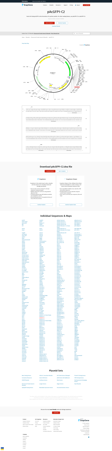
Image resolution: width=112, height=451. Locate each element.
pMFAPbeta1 (59, 329)
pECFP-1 (58, 245)
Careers (24, 446)
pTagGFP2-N (77, 252)
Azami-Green (24, 221)
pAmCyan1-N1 (42, 333)
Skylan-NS (76, 315)
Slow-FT (76, 316)
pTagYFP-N (76, 257)
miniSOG (41, 246)
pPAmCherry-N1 (60, 359)
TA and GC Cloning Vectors (80, 375)
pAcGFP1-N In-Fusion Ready (45, 320)
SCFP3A (75, 310)
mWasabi (41, 308)
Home (23, 37)
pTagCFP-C (76, 248)
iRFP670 (23, 320)
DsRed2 (23, 266)
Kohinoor (24, 334)
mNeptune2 (41, 269)
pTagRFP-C (76, 253)
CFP (22, 225)
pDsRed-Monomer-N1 (61, 232)
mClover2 (24, 359)
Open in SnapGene (49, 23)
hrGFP (23, 315)
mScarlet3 (41, 291)
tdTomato (76, 338)
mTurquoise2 (42, 304)
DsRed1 (23, 264)
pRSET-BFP (76, 237)
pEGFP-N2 (59, 257)
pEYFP (58, 260)
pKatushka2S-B (60, 298)
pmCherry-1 (59, 323)
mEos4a (41, 234)
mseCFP (41, 292)
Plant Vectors (60, 380)
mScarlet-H (41, 288)
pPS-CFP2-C (76, 230)
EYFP (23, 283)
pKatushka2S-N (60, 301)
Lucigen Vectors (42, 383)
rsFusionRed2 (77, 305)
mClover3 (24, 361)
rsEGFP (75, 301)
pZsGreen (76, 288)
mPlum (40, 277)
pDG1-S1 (41, 351)
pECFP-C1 (59, 246)
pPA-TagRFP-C (60, 355)
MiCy (40, 244)
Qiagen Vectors (60, 383)
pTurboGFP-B (77, 271)
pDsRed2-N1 (59, 238)
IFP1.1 (23, 316)
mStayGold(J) (42, 297)
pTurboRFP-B (77, 277)
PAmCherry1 (42, 329)
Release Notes (25, 426)
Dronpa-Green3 (25, 256)
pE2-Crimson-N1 (60, 242)
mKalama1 (41, 252)
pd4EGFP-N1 (42, 345)
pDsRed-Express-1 (43, 358)
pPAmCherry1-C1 (77, 220)
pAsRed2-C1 (41, 337)
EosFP (23, 281)
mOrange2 (41, 273)
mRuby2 (41, 283)
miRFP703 (41, 249)
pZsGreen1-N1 (77, 292)
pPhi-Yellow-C (77, 224)
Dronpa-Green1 (25, 255)
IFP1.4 (23, 317)
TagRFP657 (76, 334)
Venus (75, 348)
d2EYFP (23, 246)
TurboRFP (76, 344)
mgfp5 (40, 238)
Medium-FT (41, 223)
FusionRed (24, 290)
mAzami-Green (25, 347)
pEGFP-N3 (59, 259)
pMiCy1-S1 (59, 330)
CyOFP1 (23, 237)
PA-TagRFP (41, 310)
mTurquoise (41, 302)
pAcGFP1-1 (41, 313)
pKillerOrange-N (60, 306)
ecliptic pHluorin (25, 277)
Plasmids (51, 5)
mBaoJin (23, 348)
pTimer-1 (76, 264)
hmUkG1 (23, 313)
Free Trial (87, 5)
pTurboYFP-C (77, 284)
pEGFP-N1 (59, 256)
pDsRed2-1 (59, 235)
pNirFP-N (59, 354)
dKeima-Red (24, 252)
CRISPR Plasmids (25, 380)
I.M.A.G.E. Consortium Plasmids (46, 375)
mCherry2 (24, 355)
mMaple (41, 260)
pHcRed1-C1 (59, 277)
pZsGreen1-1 (77, 290)
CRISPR (44, 427)
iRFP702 (23, 323)
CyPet (23, 238)
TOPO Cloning (56, 429)
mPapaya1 (41, 276)
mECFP (40, 221)
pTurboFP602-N (77, 269)
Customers (25, 438)
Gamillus (23, 291)
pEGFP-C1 (59, 252)
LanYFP (23, 337)
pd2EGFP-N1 (42, 343)
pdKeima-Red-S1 (43, 354)
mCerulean (24, 352)
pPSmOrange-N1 (78, 235)
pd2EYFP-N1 (42, 344)
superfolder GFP (77, 322)
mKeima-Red (42, 255)
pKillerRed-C (59, 309)
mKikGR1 (41, 256)
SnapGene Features (26, 421)
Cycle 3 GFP (24, 235)
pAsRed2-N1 (42, 338)
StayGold (76, 319)
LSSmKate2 (24, 340)
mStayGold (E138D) (43, 295)
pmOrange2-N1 (60, 345)
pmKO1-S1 (59, 337)
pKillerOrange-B (60, 304)
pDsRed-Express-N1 (43, 361)
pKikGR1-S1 (59, 302)
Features (45, 5)
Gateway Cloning (56, 422)
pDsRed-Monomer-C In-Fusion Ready (63, 226)
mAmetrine (24, 343)
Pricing (71, 5)
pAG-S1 (40, 326)
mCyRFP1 (41, 220)
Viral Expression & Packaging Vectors (80, 381)
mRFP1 (40, 280)
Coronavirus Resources (27, 377)
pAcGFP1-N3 (42, 324)
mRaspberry (42, 278)
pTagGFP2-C (77, 251)
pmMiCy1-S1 (59, 340)
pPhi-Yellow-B (77, 223)
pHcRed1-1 (59, 276)
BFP (23, 224)
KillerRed (24, 333)
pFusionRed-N (60, 269)
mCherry (24, 354)
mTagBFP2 (41, 298)
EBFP (23, 273)
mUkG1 (40, 305)
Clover (23, 230)
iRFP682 (23, 322)
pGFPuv (58, 271)
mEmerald (41, 225)
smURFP (76, 317)
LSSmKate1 (24, 338)
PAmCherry (41, 327)
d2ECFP (23, 244)
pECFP (58, 244)
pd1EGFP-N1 (42, 340)
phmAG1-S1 (59, 285)
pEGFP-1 (58, 251)
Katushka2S (24, 329)
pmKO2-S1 (59, 338)
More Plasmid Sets (55, 33)
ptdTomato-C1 (77, 262)
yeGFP (75, 351)
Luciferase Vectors (43, 380)
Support (65, 5)
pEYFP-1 (58, 262)
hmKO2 (23, 310)
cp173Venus (24, 234)
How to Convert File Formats (28, 424)
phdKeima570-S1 (60, 281)
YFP (75, 352)
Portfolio (24, 444)
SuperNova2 (77, 324)
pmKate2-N (59, 333)
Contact (24, 448)
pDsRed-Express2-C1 (61, 223)
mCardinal (24, 350)
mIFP (40, 245)
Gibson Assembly (56, 424)
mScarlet (41, 285)
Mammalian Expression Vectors (46, 387)
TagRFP (76, 331)
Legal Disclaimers (86, 426)
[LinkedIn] (88, 437)
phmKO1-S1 (59, 290)
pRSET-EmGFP (77, 239)
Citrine (23, 228)
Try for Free (56, 412)
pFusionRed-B (60, 266)
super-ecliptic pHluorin (79, 320)
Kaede (23, 327)
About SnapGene (26, 436)
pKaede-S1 (59, 297)
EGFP (23, 278)
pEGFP (58, 249)
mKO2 (40, 259)
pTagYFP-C (76, 256)
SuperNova (76, 323)
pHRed (58, 292)
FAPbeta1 (24, 285)
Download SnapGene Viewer (70, 204)
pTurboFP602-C (77, 267)
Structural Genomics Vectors (63, 387)
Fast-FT (23, 287)
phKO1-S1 (59, 284)
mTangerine (42, 299)
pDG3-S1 (41, 352)
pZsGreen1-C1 (77, 291)
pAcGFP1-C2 (41, 317)
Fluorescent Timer (26, 288)
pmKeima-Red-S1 (60, 334)
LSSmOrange (24, 341)
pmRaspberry (60, 348)
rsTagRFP (76, 308)
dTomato (24, 267)
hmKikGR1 (24, 308)
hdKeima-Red (25, 297)
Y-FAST (75, 350)
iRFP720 (23, 326)
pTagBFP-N (76, 246)
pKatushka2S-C (60, 299)
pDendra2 (41, 347)
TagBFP (76, 327)
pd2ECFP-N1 (42, 341)
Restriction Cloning (56, 421)
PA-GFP (40, 309)
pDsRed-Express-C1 (43, 359)
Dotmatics (24, 443)
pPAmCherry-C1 (60, 358)
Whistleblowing (86, 434)
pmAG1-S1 (59, 319)
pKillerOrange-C (60, 305)
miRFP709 (41, 251)
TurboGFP (76, 343)
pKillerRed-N (59, 310)
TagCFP (75, 329)
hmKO (23, 309)
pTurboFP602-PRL (78, 270)
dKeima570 (24, 253)
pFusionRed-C (60, 267)
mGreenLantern (42, 241)
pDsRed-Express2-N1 (61, 224)
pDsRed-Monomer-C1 (61, 228)
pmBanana (59, 320)
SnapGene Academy (46, 421)
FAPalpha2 (24, 284)
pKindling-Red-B (60, 312)
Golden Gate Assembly (57, 431)
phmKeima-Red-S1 (61, 288)
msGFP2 (41, 294)
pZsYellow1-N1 (77, 297)
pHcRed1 (59, 274)
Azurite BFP (24, 223)
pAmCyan (41, 330)
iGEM (36, 426)
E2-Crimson (24, 269)
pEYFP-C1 (59, 263)
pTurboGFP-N (77, 274)
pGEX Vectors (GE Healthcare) (63, 377)
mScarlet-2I (41, 287)
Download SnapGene (62, 23)
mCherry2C (24, 356)
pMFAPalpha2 (60, 327)
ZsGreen (76, 356)
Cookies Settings (86, 428)
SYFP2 (75, 326)
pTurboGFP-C (77, 273)
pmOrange (59, 341)
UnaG (75, 347)
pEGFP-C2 (59, 253)
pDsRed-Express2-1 (61, 221)
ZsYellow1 (76, 359)
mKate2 (41, 253)
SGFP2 (75, 312)
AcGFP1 (23, 220)
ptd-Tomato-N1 (77, 259)
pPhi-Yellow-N (77, 225)
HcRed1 (23, 295)
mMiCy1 (41, 263)
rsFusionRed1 (77, 304)
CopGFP (23, 232)
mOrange (41, 271)
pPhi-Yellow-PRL (77, 228)
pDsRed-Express (43, 356)
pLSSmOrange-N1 (60, 317)
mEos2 (40, 228)
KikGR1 (23, 330)
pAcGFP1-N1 (42, 322)
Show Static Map (25, 43)
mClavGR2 (24, 358)
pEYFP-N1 (59, 264)
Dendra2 (24, 251)
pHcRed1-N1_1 (60, 278)
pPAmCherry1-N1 (78, 221)
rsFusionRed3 (77, 306)
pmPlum (58, 347)
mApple (23, 345)
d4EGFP (23, 248)
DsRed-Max (24, 260)
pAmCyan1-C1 (42, 331)
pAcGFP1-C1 (41, 316)
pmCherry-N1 (60, 326)
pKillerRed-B (59, 308)
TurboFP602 (76, 340)
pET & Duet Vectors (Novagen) (63, 375)
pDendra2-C (42, 348)
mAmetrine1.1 (25, 344)
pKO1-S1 (58, 315)
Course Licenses (38, 424)
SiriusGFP (76, 313)
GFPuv (23, 294)
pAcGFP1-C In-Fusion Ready (45, 315)
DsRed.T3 (24, 263)
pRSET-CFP (76, 238)
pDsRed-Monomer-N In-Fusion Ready (63, 231)
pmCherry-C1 (59, 324)
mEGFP (40, 224)
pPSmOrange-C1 (77, 234)
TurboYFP (76, 345)
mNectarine (42, 264)
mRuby (40, 281)
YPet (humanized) (78, 355)
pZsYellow (76, 294)
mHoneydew (42, 242)
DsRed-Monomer (25, 262)
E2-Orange (24, 270)
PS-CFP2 (76, 241)
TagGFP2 (76, 330)
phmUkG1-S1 (59, 291)
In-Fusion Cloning (56, 426)
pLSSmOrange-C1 (60, 316)
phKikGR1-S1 (59, 283)
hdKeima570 (24, 298)
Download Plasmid (56, 26)
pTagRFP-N (76, 255)
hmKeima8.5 (24, 306)
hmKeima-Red (25, 305)
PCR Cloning (55, 427)
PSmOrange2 (77, 244)
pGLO (58, 273)
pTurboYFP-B (77, 283)
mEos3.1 (41, 230)
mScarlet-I (41, 290)
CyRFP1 (23, 241)
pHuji (58, 295)
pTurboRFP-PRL (77, 281)
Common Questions (46, 426)
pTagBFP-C (76, 245)
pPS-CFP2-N (77, 232)
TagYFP (75, 336)
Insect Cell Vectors (43, 377)
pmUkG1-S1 (59, 351)
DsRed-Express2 (25, 259)
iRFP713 (23, 324)
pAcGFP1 (41, 312)
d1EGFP (23, 242)
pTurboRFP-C (77, 278)
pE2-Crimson (59, 239)
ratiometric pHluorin (78, 298)
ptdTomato (76, 260)
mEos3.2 (41, 232)
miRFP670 (41, 248)
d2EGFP (23, 245)
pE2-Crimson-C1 (60, 241)
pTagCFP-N (76, 249)
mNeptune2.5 (42, 270)
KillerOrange (24, 331)
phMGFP (58, 287)
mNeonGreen (42, 266)
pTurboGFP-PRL (77, 276)
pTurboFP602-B (77, 266)
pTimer (75, 263)
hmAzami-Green (25, 302)
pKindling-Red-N (60, 313)
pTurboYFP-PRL (77, 287)
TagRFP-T (76, 333)
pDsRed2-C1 (59, 237)
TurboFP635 (76, 341)
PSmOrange (76, 242)
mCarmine (24, 351)
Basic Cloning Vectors (26, 375)
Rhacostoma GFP (78, 299)
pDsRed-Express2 (61, 220)
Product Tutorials (46, 422)
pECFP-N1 (59, 248)
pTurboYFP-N (77, 285)
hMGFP (23, 304)
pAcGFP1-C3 (41, 319)
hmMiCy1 (24, 312)
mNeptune (41, 267)
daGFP (23, 249)
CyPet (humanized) (26, 239)
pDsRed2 (59, 234)
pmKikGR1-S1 (59, 336)
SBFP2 (75, 309)
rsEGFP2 (76, 302)
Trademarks (87, 432)
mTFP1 (40, 301)
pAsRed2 (41, 336)
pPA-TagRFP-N (60, 356)
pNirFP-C (59, 352)
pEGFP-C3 (59, 255)
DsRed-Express (25, 257)
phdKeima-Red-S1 (61, 280)
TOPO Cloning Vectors (79, 377)
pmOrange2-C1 (60, 344)
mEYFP (40, 237)
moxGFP (41, 274)
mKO (40, 257)
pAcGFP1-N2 (42, 323)
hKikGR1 (23, 299)
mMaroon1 (41, 262)
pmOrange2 (59, 343)
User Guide (45, 424)
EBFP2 (23, 274)
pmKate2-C (59, 331)
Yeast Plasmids (77, 383)
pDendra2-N (42, 350)
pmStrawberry (60, 350)
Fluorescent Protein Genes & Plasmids (28, 384)
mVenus (41, 306)
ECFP (23, 276)
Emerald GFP (24, 280)
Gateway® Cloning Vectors (27, 387)
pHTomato (59, 294)
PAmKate (41, 334)
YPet (75, 354)
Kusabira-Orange (25, 336)
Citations (24, 439)
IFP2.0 (23, 319)
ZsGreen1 (76, 358)
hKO (23, 301)
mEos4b (41, 235)
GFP (23, 292)
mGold (40, 239)
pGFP (58, 270)
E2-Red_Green (25, 271)
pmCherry (59, 322)
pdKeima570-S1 (42, 355)
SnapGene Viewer (26, 422)
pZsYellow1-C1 (77, 295)
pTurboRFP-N (77, 280)
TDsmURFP (76, 337)
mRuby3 (41, 284)
